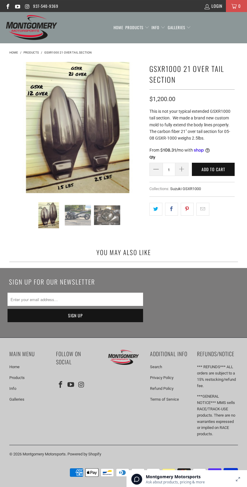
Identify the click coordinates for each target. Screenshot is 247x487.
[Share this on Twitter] (155, 209)
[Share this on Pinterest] (187, 209)
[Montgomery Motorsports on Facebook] (8, 6)
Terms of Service (164, 399)
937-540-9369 (45, 6)
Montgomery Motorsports (44, 454)
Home (118, 27)
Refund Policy (162, 388)
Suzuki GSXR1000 (185, 188)
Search (156, 367)
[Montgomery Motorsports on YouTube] (17, 6)
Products (135, 27)
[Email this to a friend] (202, 209)
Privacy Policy (162, 377)
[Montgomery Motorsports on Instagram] (27, 6)
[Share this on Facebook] (171, 209)
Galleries (177, 27)
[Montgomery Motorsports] (31, 27)
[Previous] (18, 127)
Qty (152, 157)
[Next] (138, 127)
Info (156, 27)
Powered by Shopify (84, 454)
